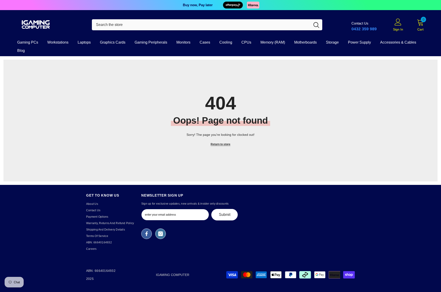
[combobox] (201, 24)
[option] (220, 5)
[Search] (207, 24)
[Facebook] (146, 233)
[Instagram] (160, 233)
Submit (224, 215)
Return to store (220, 144)
